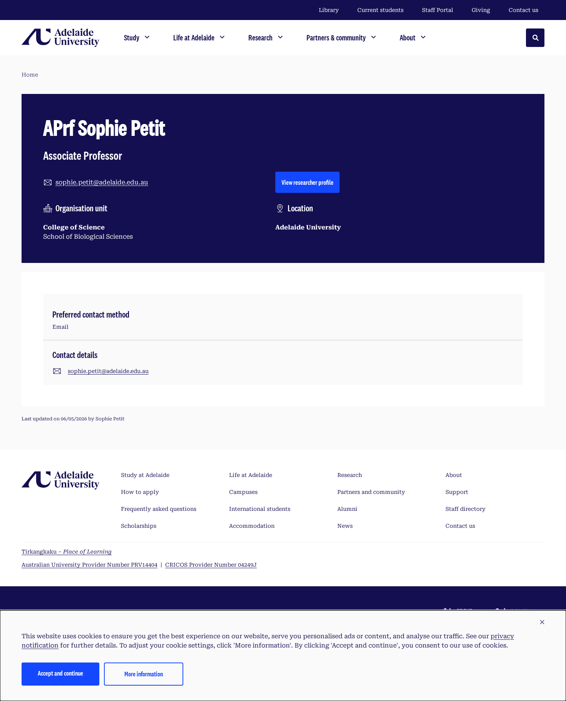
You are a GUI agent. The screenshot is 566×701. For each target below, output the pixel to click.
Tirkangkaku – (67, 552)
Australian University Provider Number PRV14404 (89, 565)
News (345, 526)
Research (349, 475)
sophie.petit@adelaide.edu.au (101, 182)
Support (456, 492)
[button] (542, 622)
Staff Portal (437, 10)
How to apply (140, 492)
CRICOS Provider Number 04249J (211, 565)
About (453, 475)
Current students (380, 10)
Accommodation (252, 526)
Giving (481, 10)
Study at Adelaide (145, 475)
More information (143, 673)
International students (259, 509)
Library (329, 10)
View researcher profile (310, 182)
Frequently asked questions (158, 509)
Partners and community (371, 492)
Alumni (347, 509)
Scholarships (138, 526)
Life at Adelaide (250, 475)
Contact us (523, 10)
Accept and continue (60, 673)
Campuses (243, 492)
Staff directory (465, 509)
